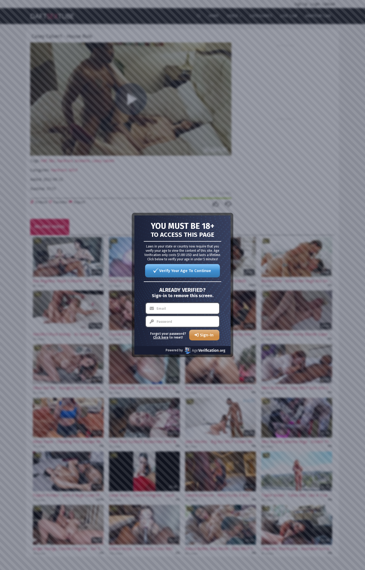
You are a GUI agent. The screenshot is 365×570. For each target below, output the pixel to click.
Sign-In (206, 335)
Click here (160, 337)
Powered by (174, 350)
